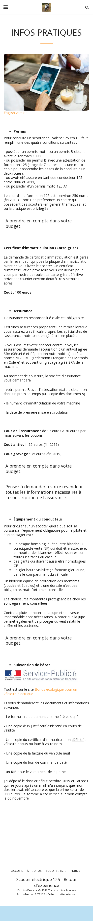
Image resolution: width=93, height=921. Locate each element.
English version (16, 112)
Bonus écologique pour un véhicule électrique (40, 691)
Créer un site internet (61, 894)
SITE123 (40, 894)
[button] (5, 7)
